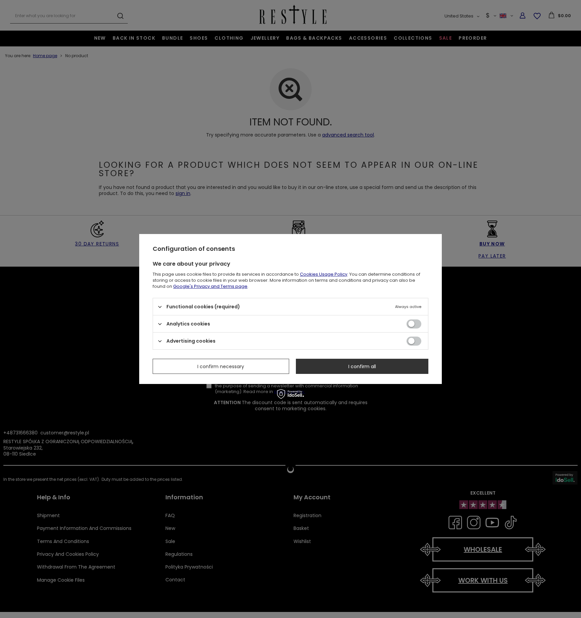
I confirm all (362, 366)
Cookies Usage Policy (323, 274)
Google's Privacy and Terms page (210, 286)
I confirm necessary (220, 366)
